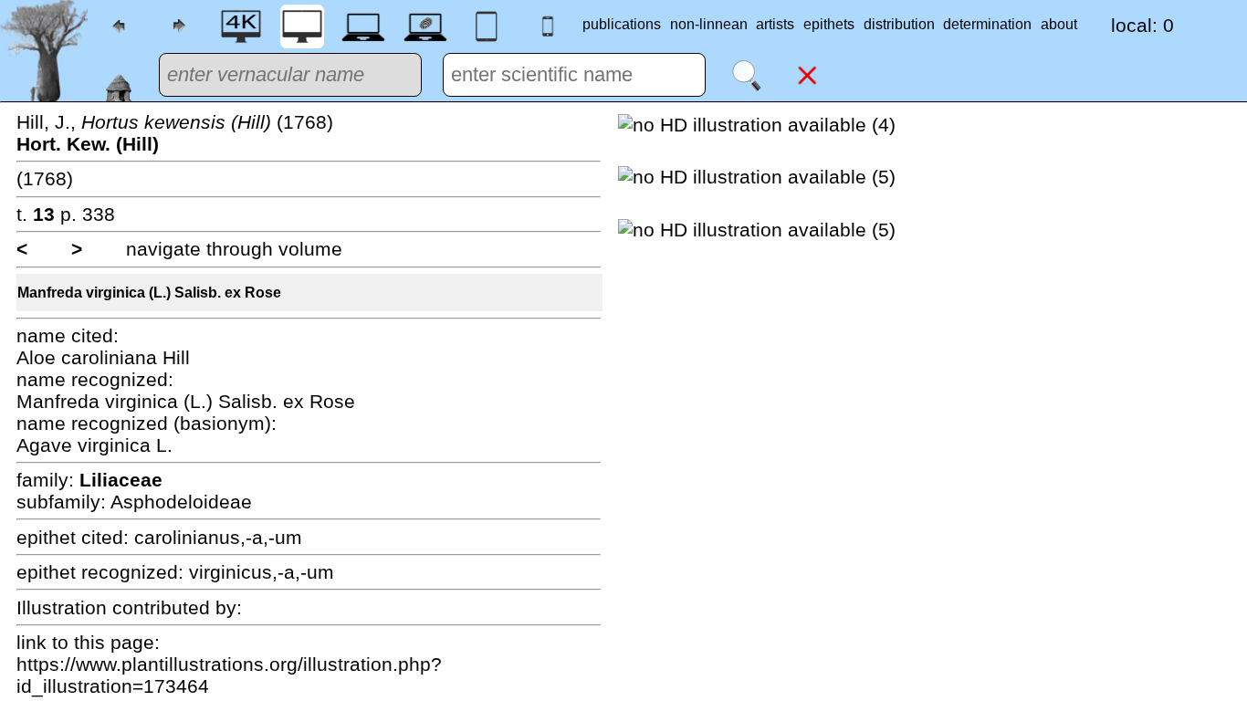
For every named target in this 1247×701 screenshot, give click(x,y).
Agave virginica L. (94, 444)
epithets (828, 24)
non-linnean (709, 24)
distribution (899, 24)
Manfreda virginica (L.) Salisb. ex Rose (149, 292)
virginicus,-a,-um (261, 571)
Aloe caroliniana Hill (103, 357)
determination (987, 24)
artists (775, 24)
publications (621, 24)
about (1059, 24)
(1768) (44, 178)
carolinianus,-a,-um (218, 537)
